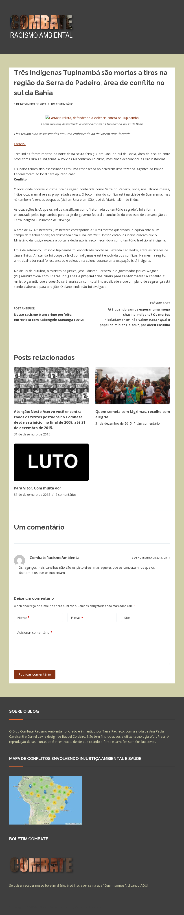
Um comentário (62, 104)
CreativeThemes (88, 907)
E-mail (77, 617)
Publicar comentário (34, 674)
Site (127, 617)
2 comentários (66, 494)
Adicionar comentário (34, 632)
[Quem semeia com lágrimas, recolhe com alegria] (132, 385)
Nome (23, 617)
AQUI (144, 885)
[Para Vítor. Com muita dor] (51, 462)
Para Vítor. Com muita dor (37, 488)
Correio (20, 144)
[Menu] (173, 27)
